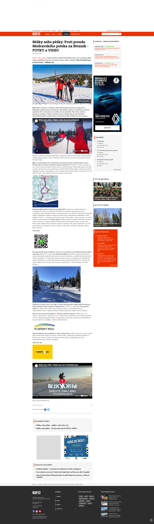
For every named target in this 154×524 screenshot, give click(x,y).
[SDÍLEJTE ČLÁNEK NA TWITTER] (48, 409)
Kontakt (78, 30)
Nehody (92, 499)
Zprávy (47, 34)
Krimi (53, 34)
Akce (86, 496)
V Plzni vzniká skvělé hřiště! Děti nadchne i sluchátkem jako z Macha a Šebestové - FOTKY (107, 57)
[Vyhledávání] (119, 34)
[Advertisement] (77, 15)
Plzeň (81, 496)
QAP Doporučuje (46, 30)
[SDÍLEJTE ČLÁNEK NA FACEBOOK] (45, 409)
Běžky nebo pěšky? (39, 58)
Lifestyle (66, 34)
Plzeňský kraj (83, 499)
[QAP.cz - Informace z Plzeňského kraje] (36, 34)
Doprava (81, 501)
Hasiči (90, 503)
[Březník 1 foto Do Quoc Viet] (83, 101)
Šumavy (56, 316)
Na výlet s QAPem (102, 205)
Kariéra (73, 30)
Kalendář (54, 30)
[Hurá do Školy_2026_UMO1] (76, 447)
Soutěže (59, 30)
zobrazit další (117, 169)
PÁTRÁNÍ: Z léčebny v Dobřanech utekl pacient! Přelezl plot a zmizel (107, 48)
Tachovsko (82, 503)
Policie (92, 496)
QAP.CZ (34, 484)
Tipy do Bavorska (36, 30)
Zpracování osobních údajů (38, 514)
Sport (59, 34)
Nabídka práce (75, 34)
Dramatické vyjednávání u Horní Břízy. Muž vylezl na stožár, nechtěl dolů (106, 65)
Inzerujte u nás (66, 30)
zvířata (81, 506)
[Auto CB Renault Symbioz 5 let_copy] (107, 131)
